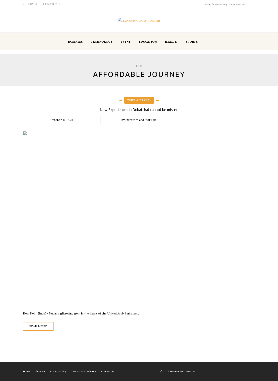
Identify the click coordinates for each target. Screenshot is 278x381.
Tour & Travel (139, 100)
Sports (192, 41)
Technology (102, 41)
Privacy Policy (58, 371)
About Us (30, 4)
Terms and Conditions (83, 371)
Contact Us (52, 4)
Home (26, 371)
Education (148, 41)
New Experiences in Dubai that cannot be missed (139, 110)
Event (126, 41)
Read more (38, 326)
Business (75, 41)
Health (171, 41)
